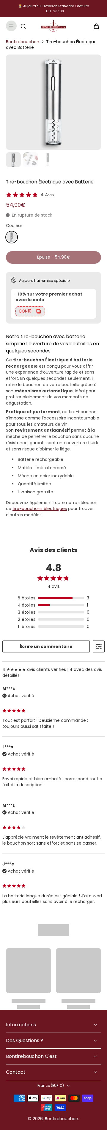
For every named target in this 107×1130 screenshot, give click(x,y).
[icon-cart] (94, 26)
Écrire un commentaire (46, 646)
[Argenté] (11, 237)
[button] (53, 257)
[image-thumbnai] (13, 159)
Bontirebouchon (22, 42)
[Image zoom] (53, 102)
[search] (23, 26)
